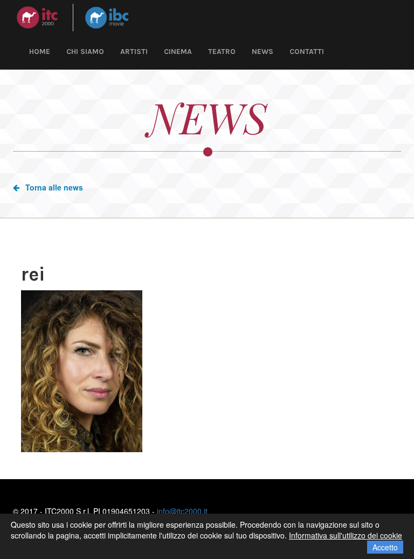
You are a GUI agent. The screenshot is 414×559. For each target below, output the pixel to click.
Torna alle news (54, 187)
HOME (39, 51)
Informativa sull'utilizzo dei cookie (345, 535)
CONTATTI (306, 51)
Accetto (385, 547)
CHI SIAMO (85, 51)
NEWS (262, 51)
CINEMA (178, 51)
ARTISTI (134, 51)
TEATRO (222, 51)
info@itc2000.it (182, 511)
